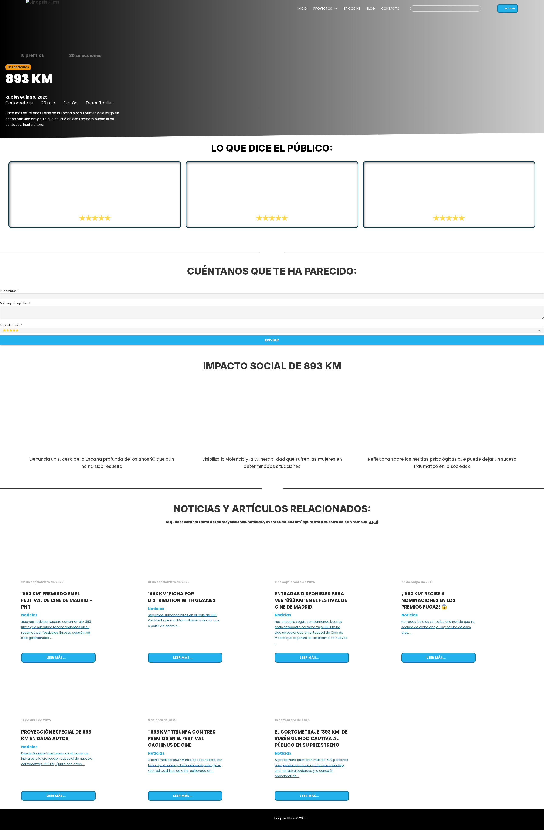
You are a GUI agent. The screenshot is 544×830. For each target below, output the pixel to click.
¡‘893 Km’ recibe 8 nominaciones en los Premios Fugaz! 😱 (428, 600)
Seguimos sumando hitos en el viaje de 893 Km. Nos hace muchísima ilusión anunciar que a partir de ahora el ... (184, 620)
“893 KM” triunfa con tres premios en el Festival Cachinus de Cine (181, 738)
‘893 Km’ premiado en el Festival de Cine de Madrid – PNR (57, 600)
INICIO (302, 8)
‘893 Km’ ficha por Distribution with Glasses (182, 597)
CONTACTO (390, 8)
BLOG (371, 8)
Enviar (272, 339)
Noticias (29, 615)
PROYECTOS (322, 8)
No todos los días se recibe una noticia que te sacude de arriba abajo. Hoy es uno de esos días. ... (438, 627)
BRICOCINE (352, 8)
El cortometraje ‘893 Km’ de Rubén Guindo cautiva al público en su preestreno (311, 738)
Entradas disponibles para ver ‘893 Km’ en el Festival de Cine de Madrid (311, 600)
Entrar (509, 8)
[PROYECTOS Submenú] (335, 8)
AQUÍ (373, 521)
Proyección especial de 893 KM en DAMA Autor (56, 735)
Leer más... (56, 657)
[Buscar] (484, 8)
